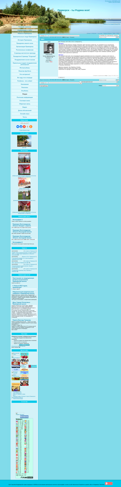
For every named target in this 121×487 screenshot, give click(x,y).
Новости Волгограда (18, 398)
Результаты (14, 346)
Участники (99, 33)
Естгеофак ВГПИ (17, 391)
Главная (105, 24)
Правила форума (107, 33)
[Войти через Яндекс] (24, 126)
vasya (49, 41)
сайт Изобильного (17, 393)
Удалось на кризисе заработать (21, 343)
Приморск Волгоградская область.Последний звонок (22, 231)
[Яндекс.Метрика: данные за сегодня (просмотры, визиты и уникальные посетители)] (20, 413)
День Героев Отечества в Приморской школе (21, 303)
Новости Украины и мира (19, 394)
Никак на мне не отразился (20, 342)
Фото (14, 395)
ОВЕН (63, 37)
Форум (41, 37)
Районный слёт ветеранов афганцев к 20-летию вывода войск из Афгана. (24, 176)
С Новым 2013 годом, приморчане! (20, 286)
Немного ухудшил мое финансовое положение (25, 340)
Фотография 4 (17, 219)
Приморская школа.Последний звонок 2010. (24, 200)
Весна (24, 147)
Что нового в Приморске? (30, 251)
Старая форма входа (24, 130)
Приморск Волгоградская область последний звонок (22, 237)
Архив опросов (21, 346)
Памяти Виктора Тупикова (22, 320)
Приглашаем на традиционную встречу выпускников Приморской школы (23, 279)
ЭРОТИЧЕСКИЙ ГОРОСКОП (55, 37)
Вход (116, 24)
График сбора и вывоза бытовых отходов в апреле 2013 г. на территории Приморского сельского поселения (24, 253)
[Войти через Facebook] (21, 126)
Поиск (114, 33)
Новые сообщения (92, 33)
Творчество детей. (24, 164)
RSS (119, 24)
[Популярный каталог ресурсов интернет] (24, 417)
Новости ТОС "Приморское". (29, 256)
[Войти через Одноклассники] (30, 126)
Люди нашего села (24, 188)
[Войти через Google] (27, 126)
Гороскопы (46, 37)
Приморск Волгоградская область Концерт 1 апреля (22, 225)
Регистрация (111, 24)
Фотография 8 (17, 242)
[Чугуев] (16, 373)
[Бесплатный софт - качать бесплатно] (16, 355)
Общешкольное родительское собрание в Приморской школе (23, 292)
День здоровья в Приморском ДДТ (20, 262)
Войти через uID (24, 122)
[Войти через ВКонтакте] (17, 126)
